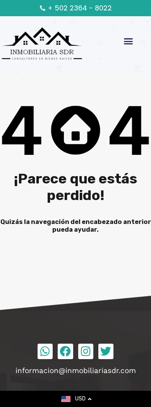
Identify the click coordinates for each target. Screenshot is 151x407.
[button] (128, 41)
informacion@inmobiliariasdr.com (75, 370)
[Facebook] (65, 351)
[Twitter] (105, 351)
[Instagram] (85, 351)
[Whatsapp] (45, 351)
